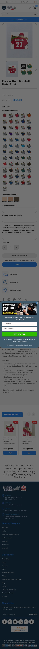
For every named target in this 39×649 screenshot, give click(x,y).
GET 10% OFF (19, 334)
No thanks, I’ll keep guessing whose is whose (19, 345)
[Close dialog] (37, 303)
